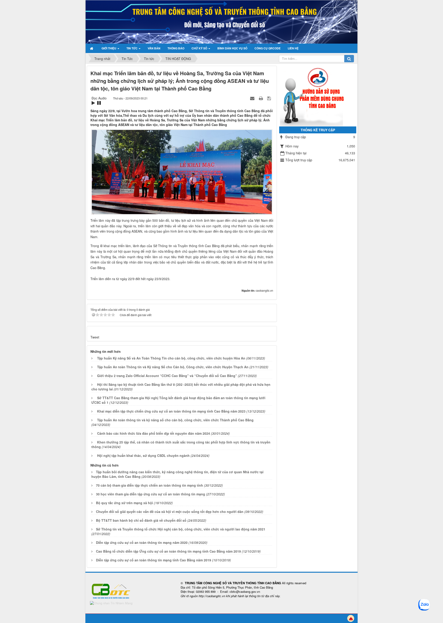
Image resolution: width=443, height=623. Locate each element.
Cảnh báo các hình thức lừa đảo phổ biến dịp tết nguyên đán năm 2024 (153, 433)
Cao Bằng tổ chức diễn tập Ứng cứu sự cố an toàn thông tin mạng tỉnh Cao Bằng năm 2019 (168, 551)
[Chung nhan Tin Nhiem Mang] (111, 603)
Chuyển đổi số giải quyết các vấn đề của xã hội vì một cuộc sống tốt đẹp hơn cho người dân (169, 511)
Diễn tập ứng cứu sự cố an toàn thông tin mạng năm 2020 (142, 542)
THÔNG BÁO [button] (176, 48)
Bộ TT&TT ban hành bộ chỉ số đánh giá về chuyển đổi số (141, 520)
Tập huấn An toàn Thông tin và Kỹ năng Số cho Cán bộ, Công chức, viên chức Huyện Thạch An (172, 367)
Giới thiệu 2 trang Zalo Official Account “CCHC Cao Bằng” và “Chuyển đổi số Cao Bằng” (167, 375)
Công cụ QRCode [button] (267, 48)
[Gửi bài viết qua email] (253, 98)
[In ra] (261, 98)
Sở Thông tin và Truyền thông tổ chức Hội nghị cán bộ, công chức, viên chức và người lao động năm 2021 (180, 529)
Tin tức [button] (132, 48)
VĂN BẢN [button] (154, 48)
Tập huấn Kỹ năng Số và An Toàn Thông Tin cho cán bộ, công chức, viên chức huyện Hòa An (171, 358)
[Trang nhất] (92, 48)
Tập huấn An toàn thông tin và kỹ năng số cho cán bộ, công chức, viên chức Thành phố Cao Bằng (175, 420)
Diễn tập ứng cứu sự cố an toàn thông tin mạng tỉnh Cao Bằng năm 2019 (153, 560)
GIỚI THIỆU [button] (109, 48)
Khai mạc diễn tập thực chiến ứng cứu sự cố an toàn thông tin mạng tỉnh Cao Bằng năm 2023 (171, 411)
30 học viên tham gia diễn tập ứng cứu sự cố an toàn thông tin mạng (150, 494)
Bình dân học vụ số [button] (232, 48)
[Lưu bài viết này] (269, 98)
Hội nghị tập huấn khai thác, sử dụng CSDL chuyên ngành (143, 455)
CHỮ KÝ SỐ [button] (200, 48)
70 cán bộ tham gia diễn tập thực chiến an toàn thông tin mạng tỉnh (149, 485)
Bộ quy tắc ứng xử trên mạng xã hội (124, 502)
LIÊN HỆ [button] (293, 48)
